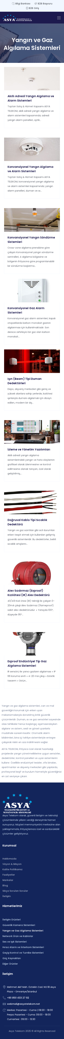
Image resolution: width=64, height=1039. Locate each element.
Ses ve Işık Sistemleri (14, 941)
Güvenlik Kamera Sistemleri (18, 925)
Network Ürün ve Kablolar (17, 936)
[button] (59, 17)
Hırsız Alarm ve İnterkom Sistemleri (23, 947)
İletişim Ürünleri (11, 919)
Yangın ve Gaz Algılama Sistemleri (22, 930)
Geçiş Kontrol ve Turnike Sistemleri (22, 952)
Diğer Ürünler (10, 963)
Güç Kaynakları (11, 958)
